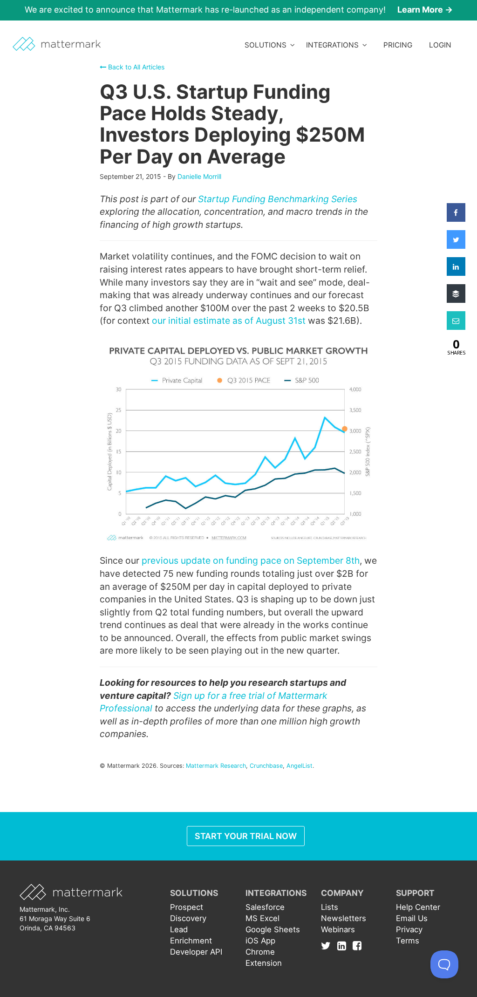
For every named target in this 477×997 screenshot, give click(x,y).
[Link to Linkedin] (344, 945)
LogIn (440, 45)
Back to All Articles (135, 67)
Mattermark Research (216, 765)
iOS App (260, 940)
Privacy (409, 929)
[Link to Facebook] (357, 945)
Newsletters (343, 918)
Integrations (334, 45)
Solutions (267, 45)
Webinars (338, 929)
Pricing (397, 45)
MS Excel (262, 918)
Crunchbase (266, 765)
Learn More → (425, 9)
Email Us (412, 918)
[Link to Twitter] (328, 945)
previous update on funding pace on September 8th (251, 560)
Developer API (196, 951)
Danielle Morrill (199, 176)
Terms (407, 940)
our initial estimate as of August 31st (229, 320)
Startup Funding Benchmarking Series (277, 199)
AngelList (299, 765)
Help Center (418, 907)
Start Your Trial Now (246, 836)
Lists (329, 907)
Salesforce (265, 907)
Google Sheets (272, 929)
